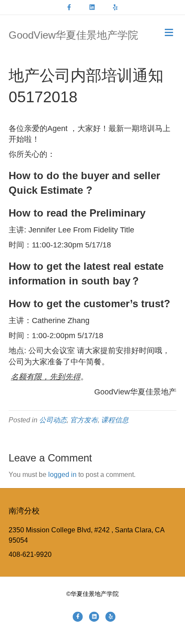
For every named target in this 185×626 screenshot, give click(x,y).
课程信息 (115, 420)
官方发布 (84, 420)
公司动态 (53, 420)
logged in (62, 474)
